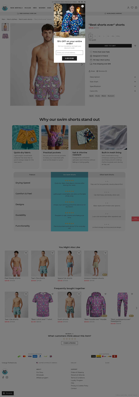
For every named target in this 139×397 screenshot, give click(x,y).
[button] (69, 198)
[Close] (82, 6)
